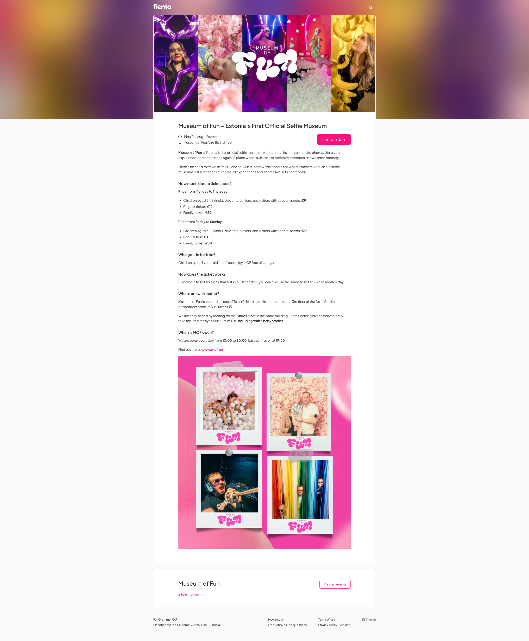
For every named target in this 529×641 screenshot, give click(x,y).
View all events (335, 584)
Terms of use (326, 619)
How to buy (276, 619)
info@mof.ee (188, 594)
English (370, 619)
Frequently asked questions (287, 625)
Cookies (344, 625)
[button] (371, 7)
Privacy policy (327, 625)
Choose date (334, 139)
